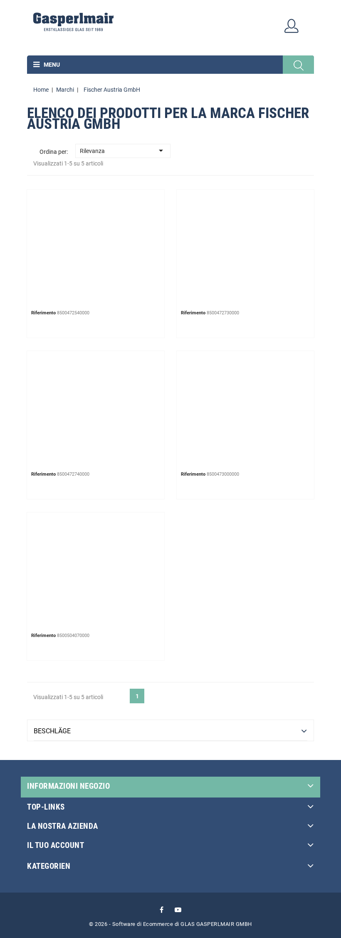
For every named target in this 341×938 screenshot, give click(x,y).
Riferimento (43, 313)
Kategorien (48, 866)
